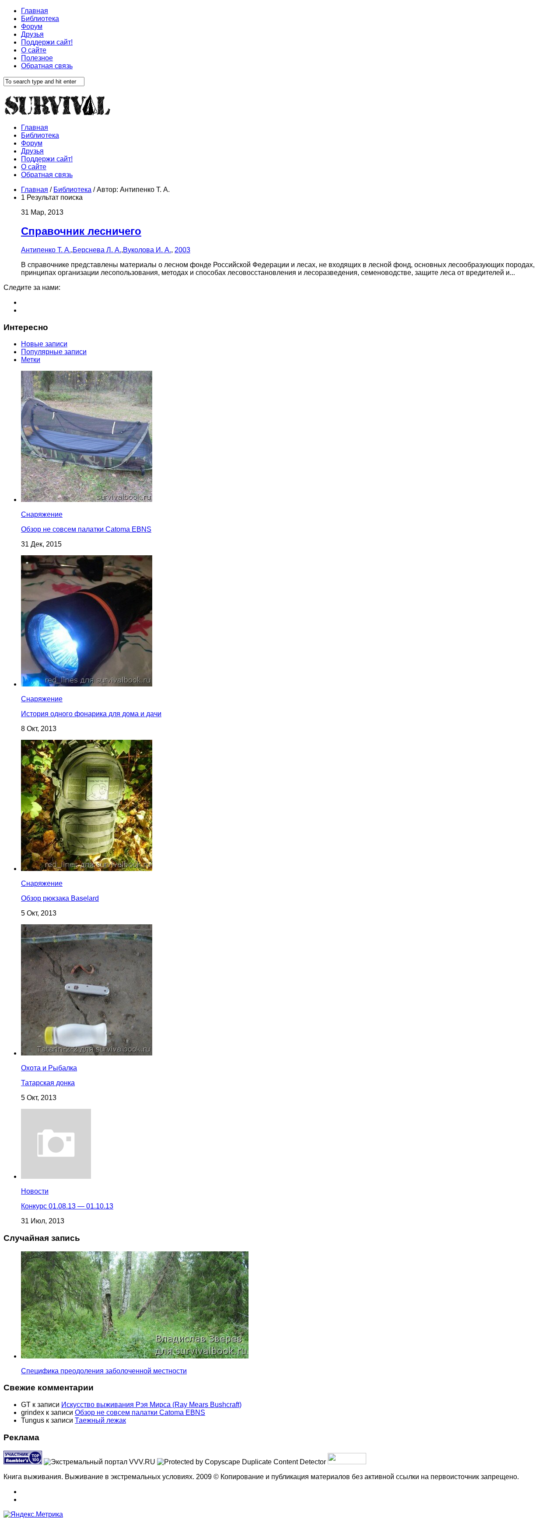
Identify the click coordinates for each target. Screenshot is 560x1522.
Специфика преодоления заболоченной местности (104, 1371)
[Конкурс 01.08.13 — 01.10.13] (56, 1176)
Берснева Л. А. (97, 250)
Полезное (37, 58)
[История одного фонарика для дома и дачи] (86, 684)
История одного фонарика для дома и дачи (91, 713)
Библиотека (40, 18)
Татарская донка (48, 1083)
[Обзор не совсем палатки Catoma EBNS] (86, 499)
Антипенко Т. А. (46, 250)
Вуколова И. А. (147, 250)
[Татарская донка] (86, 1053)
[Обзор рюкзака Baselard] (86, 868)
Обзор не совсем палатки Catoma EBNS (86, 529)
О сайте (33, 50)
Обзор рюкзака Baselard (60, 898)
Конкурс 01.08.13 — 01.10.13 (67, 1206)
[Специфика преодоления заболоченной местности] (134, 1356)
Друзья (32, 34)
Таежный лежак (100, 1420)
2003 (182, 250)
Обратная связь (47, 66)
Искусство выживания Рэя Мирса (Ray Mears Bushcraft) (151, 1404)
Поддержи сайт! (47, 42)
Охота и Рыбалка (49, 1068)
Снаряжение (42, 514)
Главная (34, 10)
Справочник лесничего (81, 231)
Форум (31, 26)
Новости (35, 1191)
